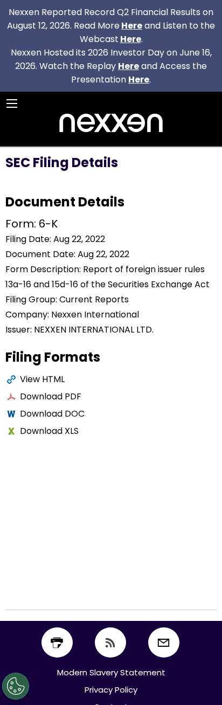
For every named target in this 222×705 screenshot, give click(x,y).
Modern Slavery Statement (111, 672)
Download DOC (52, 413)
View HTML (42, 379)
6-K (48, 223)
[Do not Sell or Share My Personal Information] (15, 686)
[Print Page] (57, 642)
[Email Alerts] (163, 642)
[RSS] (110, 642)
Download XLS (49, 431)
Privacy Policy (111, 689)
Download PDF (50, 396)
